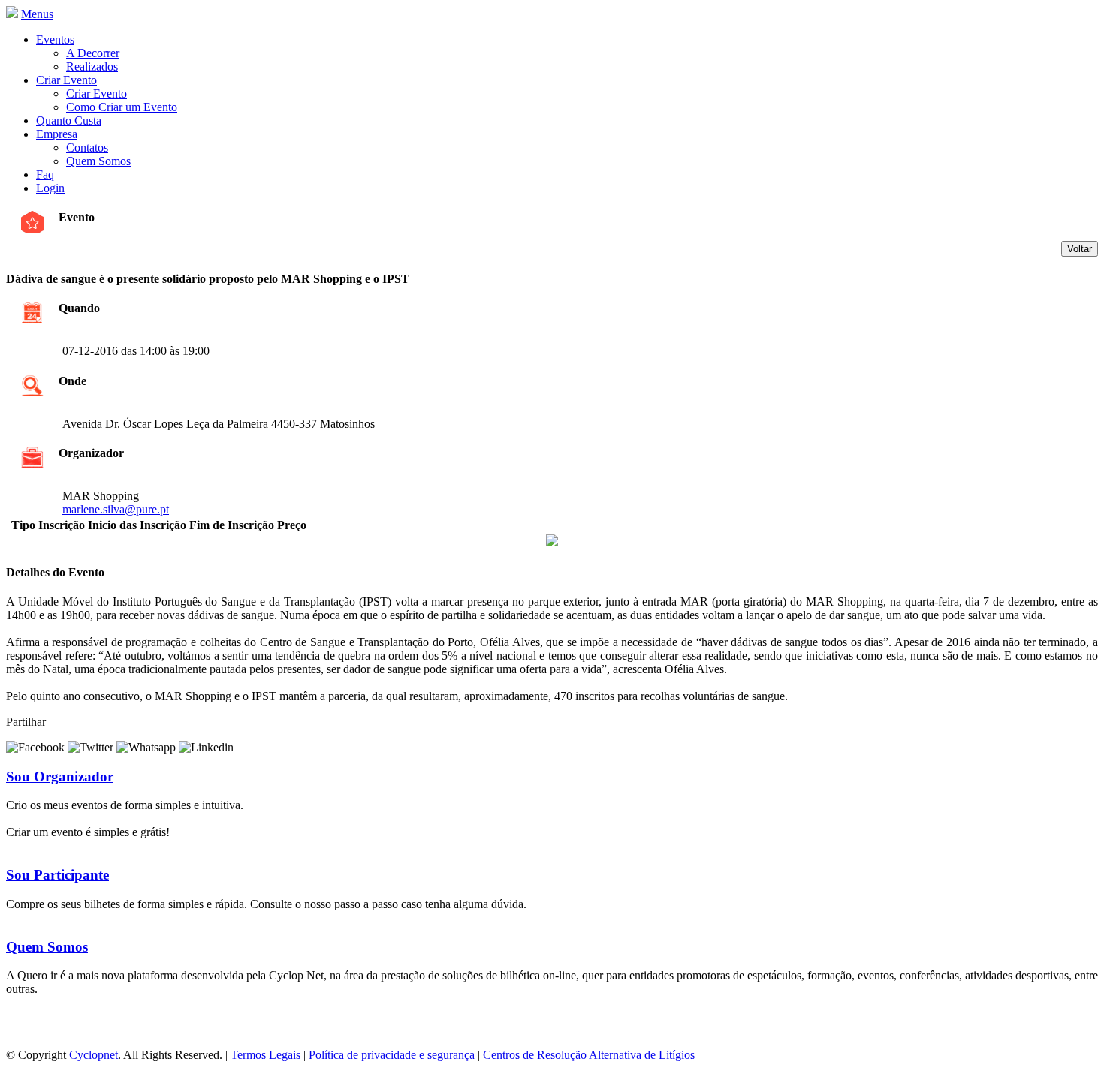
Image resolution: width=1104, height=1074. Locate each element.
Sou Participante (57, 875)
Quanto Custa (68, 120)
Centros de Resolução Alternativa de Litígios (589, 1054)
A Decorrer (92, 53)
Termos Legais (265, 1054)
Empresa (56, 134)
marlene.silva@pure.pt (115, 509)
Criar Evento (66, 80)
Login (50, 188)
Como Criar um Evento (121, 107)
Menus (37, 14)
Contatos (87, 147)
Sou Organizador (59, 776)
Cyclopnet (93, 1054)
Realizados (92, 66)
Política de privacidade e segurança (392, 1054)
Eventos (55, 39)
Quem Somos (98, 161)
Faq (45, 174)
